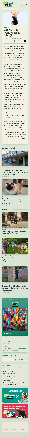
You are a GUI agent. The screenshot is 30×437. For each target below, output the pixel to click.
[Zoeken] (22, 4)
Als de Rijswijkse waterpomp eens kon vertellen (14, 233)
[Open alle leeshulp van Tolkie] (25, 41)
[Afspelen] (15, 319)
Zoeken (21, 359)
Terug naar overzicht (10, 9)
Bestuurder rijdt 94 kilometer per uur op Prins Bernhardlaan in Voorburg (15, 288)
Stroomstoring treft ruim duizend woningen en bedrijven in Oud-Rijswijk (15, 172)
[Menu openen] (26, 4)
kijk (6, 426)
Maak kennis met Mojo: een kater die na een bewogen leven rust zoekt (15, 201)
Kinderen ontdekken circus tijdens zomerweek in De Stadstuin (13, 260)
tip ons (15, 426)
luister (10, 426)
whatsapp (21, 426)
